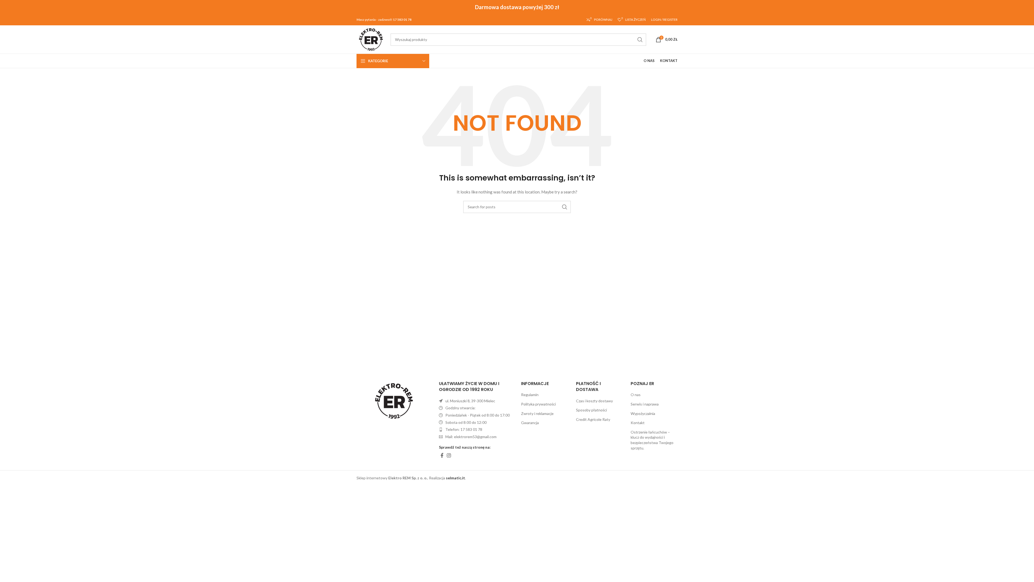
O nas (636, 394)
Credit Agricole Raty (593, 419)
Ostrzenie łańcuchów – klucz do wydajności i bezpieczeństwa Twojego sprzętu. (652, 440)
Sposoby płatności (591, 410)
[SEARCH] (640, 39)
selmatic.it (455, 478)
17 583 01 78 (402, 20)
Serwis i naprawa (645, 404)
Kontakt (638, 422)
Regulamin (530, 394)
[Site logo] (371, 39)
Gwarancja (530, 422)
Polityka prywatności (538, 404)
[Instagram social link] (449, 455)
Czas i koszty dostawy (594, 401)
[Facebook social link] (442, 455)
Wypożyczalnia (643, 413)
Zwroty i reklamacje (537, 413)
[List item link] (476, 429)
